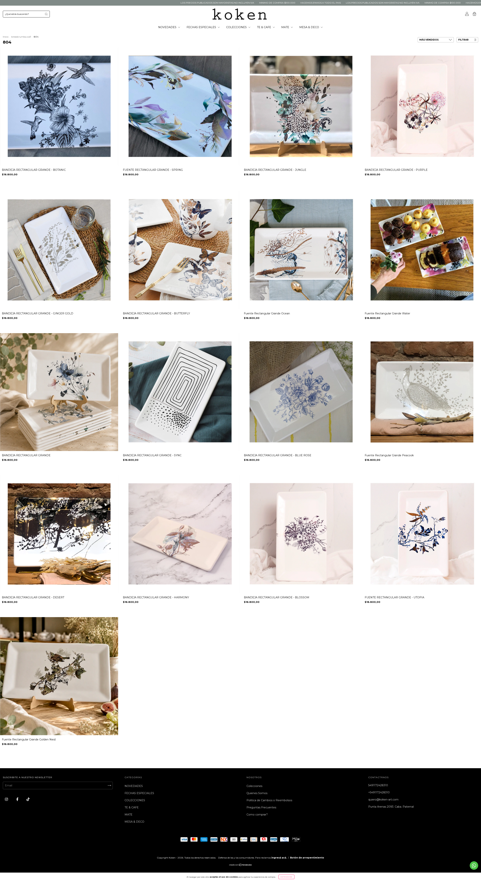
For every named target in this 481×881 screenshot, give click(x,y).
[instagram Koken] (7, 799)
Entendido (286, 877)
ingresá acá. (279, 857)
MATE (285, 27)
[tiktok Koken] (28, 799)
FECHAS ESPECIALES (202, 27)
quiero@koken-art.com (383, 799)
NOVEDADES (167, 27)
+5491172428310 (379, 792)
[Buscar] (46, 14)
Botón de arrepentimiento (307, 857)
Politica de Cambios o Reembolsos (269, 800)
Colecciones (254, 786)
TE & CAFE (264, 27)
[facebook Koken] (18, 799)
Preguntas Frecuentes (261, 807)
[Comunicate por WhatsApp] (474, 865)
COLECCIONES (236, 27)
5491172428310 (378, 785)
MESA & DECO (309, 27)
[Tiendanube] (240, 865)
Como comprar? (257, 814)
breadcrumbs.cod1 (21, 36)
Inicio (5, 36)
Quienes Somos (257, 793)
